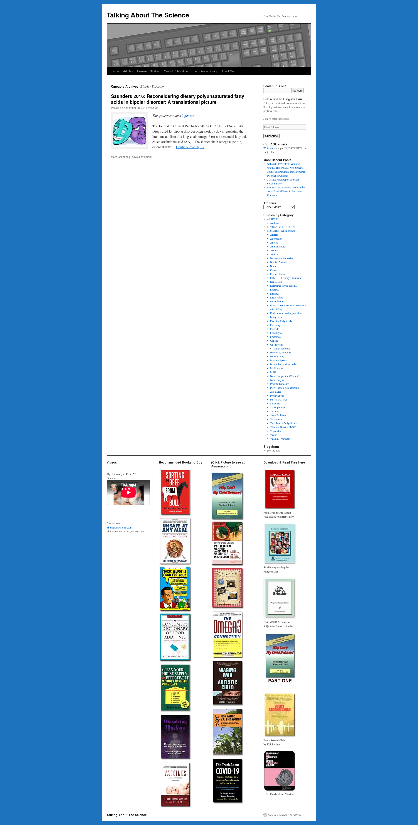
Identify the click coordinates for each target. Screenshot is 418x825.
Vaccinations (276, 431)
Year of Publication (176, 71)
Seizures (274, 411)
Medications (276, 368)
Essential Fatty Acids (281, 321)
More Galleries (119, 157)
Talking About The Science (148, 14)
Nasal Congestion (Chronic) (284, 376)
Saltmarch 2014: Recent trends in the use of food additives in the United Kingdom (286, 191)
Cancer (273, 270)
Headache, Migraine (280, 352)
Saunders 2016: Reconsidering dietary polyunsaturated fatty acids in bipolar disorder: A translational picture (177, 99)
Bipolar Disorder (279, 262)
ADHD (274, 234)
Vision (273, 434)
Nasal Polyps (277, 380)
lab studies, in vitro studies (284, 364)
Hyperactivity (277, 356)
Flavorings (275, 325)
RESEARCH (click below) (281, 230)
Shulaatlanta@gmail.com (119, 527)
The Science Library (204, 71)
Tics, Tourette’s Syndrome (283, 423)
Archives (275, 223)
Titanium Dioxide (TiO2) (283, 427)
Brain (273, 266)
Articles (128, 71)
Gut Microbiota (282, 348)
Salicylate (275, 403)
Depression (276, 281)
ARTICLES (273, 219)
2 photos (188, 115)
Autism (274, 254)
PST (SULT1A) (278, 399)
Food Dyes (276, 332)
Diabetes (274, 293)
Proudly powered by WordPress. (285, 814)
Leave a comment (141, 157)
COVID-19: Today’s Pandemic (286, 278)
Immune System (278, 360)
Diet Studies (276, 297)
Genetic (274, 340)
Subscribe (271, 136)
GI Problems (276, 344)
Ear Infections (277, 301)
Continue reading (190, 147)
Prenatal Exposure (279, 383)
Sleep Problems (278, 415)
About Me (228, 71)
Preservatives (277, 395)
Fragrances (275, 336)
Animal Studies (278, 246)
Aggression (276, 238)
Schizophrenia (277, 407)
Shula (154, 107)
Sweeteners (276, 419)
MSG (273, 372)
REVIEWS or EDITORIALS (282, 226)
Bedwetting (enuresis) (281, 258)
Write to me (269, 148)
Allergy (274, 242)
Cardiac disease (278, 274)
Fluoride (274, 329)
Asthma (274, 250)
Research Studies (148, 71)
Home (115, 71)
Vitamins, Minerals (280, 438)
